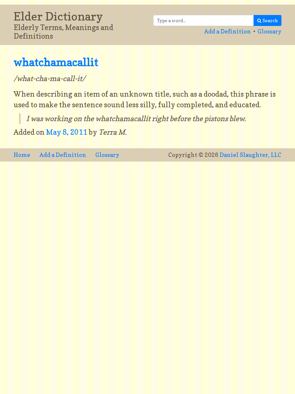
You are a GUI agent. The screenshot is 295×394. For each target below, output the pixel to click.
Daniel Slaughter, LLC (250, 154)
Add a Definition (227, 31)
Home (22, 154)
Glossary (269, 31)
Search (270, 20)
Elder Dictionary (58, 16)
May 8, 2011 (67, 132)
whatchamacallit (56, 62)
